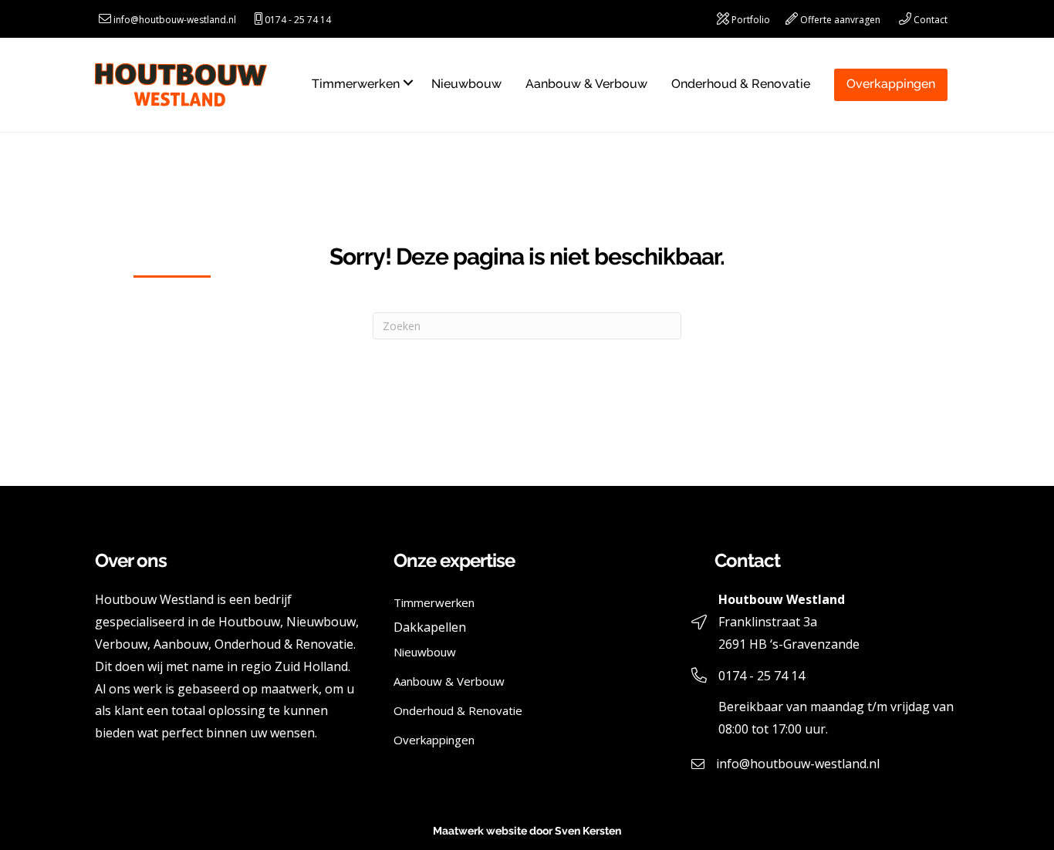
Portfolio (750, 19)
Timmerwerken (356, 83)
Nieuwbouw (466, 83)
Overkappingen (890, 83)
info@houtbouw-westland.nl (174, 19)
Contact (931, 19)
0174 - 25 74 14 (298, 19)
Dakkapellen (430, 627)
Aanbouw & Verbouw (586, 83)
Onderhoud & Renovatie (740, 83)
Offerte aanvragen (840, 19)
